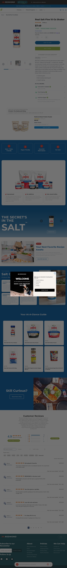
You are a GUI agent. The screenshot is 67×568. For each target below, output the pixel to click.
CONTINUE (44, 290)
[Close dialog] (55, 273)
